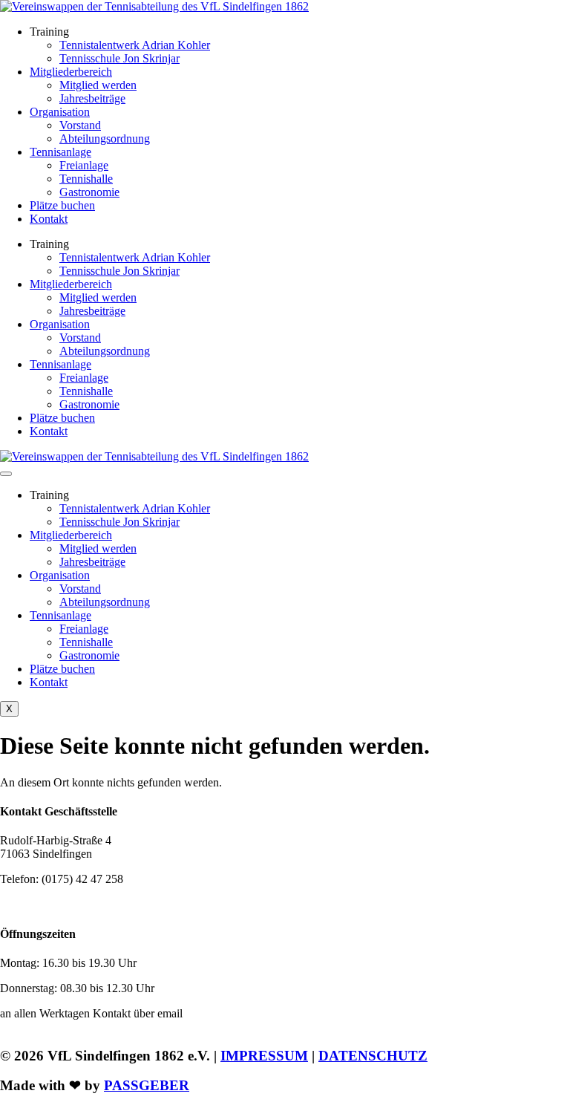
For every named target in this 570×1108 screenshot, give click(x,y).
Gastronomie (89, 192)
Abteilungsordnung (104, 138)
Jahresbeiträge (92, 98)
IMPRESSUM (264, 1055)
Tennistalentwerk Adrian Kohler (134, 45)
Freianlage (83, 165)
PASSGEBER (146, 1085)
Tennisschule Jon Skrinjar (119, 58)
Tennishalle (86, 178)
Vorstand (80, 125)
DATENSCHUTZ (373, 1055)
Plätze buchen (62, 205)
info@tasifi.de (72, 904)
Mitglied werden (98, 85)
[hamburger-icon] (6, 474)
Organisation (60, 111)
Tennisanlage (60, 152)
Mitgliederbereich (71, 71)
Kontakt (49, 218)
